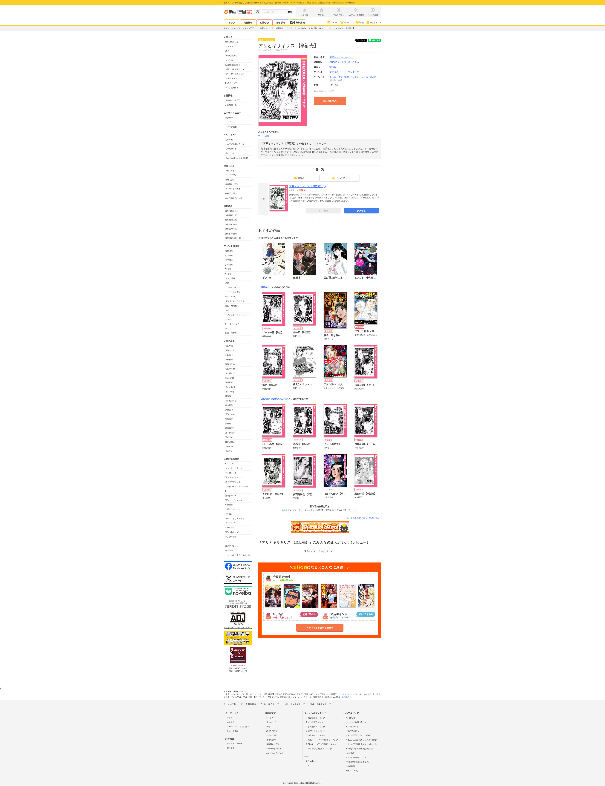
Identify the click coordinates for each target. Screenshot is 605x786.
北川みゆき (230, 391)
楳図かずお (230, 369)
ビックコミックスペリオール (237, 555)
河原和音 (229, 382)
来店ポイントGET (232, 100)
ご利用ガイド (231, 149)
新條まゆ (229, 410)
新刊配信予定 (231, 56)
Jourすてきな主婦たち (234, 518)
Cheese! (229, 505)
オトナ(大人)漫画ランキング (320, 749)
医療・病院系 (231, 333)
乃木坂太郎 (230, 433)
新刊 (362, 22)
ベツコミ (229, 514)
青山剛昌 (229, 346)
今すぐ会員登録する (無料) (320, 628)
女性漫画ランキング (316, 722)
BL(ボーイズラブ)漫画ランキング (322, 744)
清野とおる (230, 414)
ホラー (228, 319)
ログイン (229, 122)
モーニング (230, 523)
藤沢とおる (230, 442)
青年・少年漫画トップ (234, 74)
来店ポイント (375, 22)
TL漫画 (228, 269)
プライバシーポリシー (356, 757)
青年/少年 (281, 22)
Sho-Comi (229, 528)
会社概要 (351, 766)
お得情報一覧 (231, 105)
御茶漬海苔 (230, 378)
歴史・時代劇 (231, 306)
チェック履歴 (231, 127)
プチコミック (231, 473)
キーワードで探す (232, 189)
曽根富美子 (230, 419)
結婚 (340, 80)
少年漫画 (229, 265)
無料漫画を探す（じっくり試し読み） (363, 518)
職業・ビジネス (232, 296)
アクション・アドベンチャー (237, 315)
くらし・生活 (336, 77)
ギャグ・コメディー (233, 292)
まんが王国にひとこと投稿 (236, 158)
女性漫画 (229, 251)
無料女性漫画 (231, 220)
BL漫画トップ (231, 83)
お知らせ (229, 139)
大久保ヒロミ (231, 373)
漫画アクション (232, 546)
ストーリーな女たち (233, 468)
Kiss (227, 491)
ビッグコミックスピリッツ (236, 486)
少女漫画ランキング (316, 727)
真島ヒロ (229, 446)
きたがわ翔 (230, 387)
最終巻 (301, 178)
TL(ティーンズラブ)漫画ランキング (323, 740)
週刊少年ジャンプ (232, 482)
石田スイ (229, 355)
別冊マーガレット (232, 509)
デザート (229, 541)
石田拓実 (229, 360)
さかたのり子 (231, 401)
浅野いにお (230, 350)
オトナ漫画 (230, 278)
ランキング (348, 22)
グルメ (228, 328)
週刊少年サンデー (232, 532)
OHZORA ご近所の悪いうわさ (276, 399)
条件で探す (230, 170)
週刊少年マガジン (232, 496)
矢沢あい (229, 451)
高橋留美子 (230, 428)
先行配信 (248, 22)
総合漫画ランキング (316, 718)
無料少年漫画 (231, 233)
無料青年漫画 (231, 229)
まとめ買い (341, 178)
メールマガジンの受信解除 (238, 727)
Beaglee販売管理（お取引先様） (361, 749)
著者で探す (230, 180)
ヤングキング (231, 537)
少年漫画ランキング (316, 735)
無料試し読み (330, 101)
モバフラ (229, 550)
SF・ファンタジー (233, 324)
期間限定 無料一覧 (233, 238)
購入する (361, 210)
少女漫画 (229, 255)
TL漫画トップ (231, 78)
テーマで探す (231, 175)
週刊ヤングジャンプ (233, 500)
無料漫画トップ (232, 42)
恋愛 (227, 283)
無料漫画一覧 (231, 215)
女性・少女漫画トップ (234, 69)
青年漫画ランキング (316, 731)
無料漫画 (300, 22)
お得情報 (230, 748)
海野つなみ (230, 364)
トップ (231, 22)
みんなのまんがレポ (233, 198)
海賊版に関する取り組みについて (238, 628)
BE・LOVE (230, 464)
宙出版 (332, 67)
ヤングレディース (359, 77)
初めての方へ (231, 153)
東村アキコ (230, 437)
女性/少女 (264, 22)
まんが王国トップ (234, 704)
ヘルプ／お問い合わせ (234, 144)
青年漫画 (229, 260)
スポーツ (229, 310)
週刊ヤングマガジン (233, 477)
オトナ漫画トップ (232, 87)
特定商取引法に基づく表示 (358, 762)
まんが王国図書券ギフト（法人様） (362, 744)
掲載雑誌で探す (232, 184)
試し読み (323, 210)
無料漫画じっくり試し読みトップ (263, 704)
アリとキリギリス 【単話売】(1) (307, 186)
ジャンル (334, 22)
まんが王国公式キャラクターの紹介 (362, 740)
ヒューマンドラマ (232, 287)
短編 (346, 77)
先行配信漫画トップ (233, 65)
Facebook (312, 761)
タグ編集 (264, 135)
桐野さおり (341, 57)
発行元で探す (231, 193)
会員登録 (229, 118)
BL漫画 (228, 274)
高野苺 (228, 423)
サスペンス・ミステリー (235, 301)
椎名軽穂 (229, 405)
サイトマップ (353, 771)
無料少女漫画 (231, 224)
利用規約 (351, 753)
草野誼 (228, 396)
